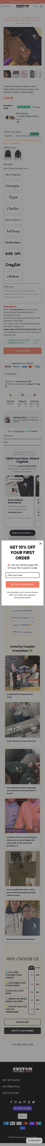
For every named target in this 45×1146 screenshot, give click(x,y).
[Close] (41, 543)
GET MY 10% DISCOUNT (22, 584)
